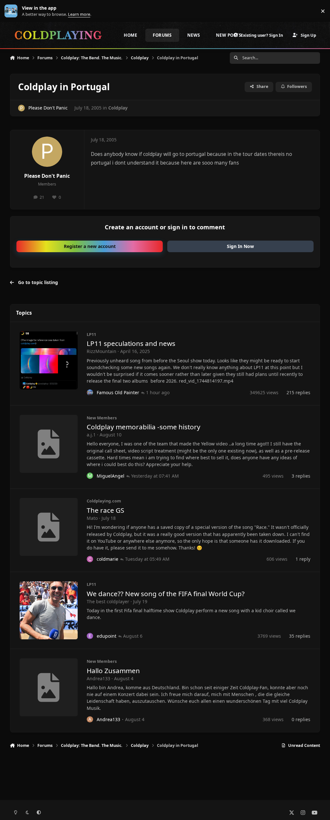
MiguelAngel (110, 476)
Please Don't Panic (48, 108)
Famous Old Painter (118, 392)
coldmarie (107, 559)
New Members (102, 418)
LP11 (91, 334)
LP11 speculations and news (131, 343)
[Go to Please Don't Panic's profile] (21, 108)
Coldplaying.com (104, 501)
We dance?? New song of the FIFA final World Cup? (166, 593)
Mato (92, 518)
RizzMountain (101, 351)
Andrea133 (98, 678)
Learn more (12, 11)
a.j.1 (91, 435)
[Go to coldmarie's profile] (90, 559)
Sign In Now (240, 246)
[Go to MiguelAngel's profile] (90, 475)
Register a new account (90, 246)
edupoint (106, 636)
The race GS (105, 510)
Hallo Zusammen (113, 670)
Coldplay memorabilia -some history (143, 426)
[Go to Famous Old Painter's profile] (90, 392)
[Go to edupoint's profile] (90, 636)
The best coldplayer (108, 601)
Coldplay (118, 108)
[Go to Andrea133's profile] (90, 719)
